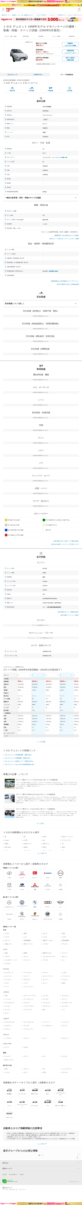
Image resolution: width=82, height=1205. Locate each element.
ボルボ (26, 1047)
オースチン (65, 1006)
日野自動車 (65, 940)
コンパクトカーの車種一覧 (59, 157)
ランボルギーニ (48, 1025)
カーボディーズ (67, 1002)
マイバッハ (27, 960)
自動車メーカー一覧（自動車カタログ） (23, 15)
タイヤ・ (56, 36)
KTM (44, 1072)
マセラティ (8, 1025)
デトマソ (65, 1025)
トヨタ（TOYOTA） (41, 15)
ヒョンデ (7, 1056)
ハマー (7, 986)
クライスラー (28, 972)
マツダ (7, 937)
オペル (26, 956)
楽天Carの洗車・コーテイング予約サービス (65, 544)
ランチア (26, 1025)
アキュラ (65, 944)
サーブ (7, 1047)
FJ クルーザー (66, 840)
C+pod (7, 840)
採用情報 (22, 1174)
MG (44, 1009)
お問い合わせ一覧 (13, 1189)
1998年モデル (62, 15)
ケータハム (46, 1002)
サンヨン (65, 1056)
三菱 (63, 933)
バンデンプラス (29, 1006)
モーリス (7, 1009)
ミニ (63, 960)
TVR (6, 995)
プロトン (26, 1069)
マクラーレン (47, 1006)
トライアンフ (28, 1009)
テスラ (7, 983)
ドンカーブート (67, 1069)
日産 (25, 933)
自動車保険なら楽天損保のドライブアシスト (65, 281)
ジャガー (45, 995)
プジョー (26, 1038)
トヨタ (7, 933)
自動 (72, 36)
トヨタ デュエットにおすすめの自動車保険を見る (18, 764)
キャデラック (9, 972)
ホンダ (45, 933)
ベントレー (8, 999)
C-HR (25, 840)
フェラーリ (65, 1022)
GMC (63, 983)
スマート (65, 953)
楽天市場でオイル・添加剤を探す (68, 612)
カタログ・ (10, 36)
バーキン (7, 1072)
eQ (44, 840)
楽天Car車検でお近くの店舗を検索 (68, 284)
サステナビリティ (22, 1189)
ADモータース (9, 1060)
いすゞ (26, 937)
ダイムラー (65, 995)
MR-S (44, 847)
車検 (41, 36)
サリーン (45, 979)
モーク (7, 1013)
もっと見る (40, 741)
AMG (6, 953)
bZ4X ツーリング (67, 836)
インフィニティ (29, 986)
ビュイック (8, 976)
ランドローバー (29, 999)
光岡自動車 (27, 940)
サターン (45, 972)
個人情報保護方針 (13, 1174)
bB (24, 836)
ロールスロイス (9, 1002)
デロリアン (27, 979)
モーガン (7, 1006)
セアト (26, 1072)
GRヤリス (46, 843)
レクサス (45, 944)
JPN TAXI (8, 847)
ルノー (45, 1038)
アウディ (7, 956)
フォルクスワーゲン (49, 956)
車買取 (26, 36)
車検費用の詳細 (53, 271)
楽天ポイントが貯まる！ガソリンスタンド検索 (64, 238)
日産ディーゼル (48, 940)
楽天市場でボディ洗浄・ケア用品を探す (66, 541)
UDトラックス (28, 944)
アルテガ (7, 963)
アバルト (7, 1029)
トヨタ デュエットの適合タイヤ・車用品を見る (18, 761)
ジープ (26, 983)
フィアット (46, 1022)
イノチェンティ (29, 1029)
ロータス (45, 999)
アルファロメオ (9, 1022)
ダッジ (45, 983)
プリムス (65, 979)
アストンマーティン (30, 995)
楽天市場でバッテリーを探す (70, 615)
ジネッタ (26, 1002)
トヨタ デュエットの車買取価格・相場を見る (17, 755)
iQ (62, 843)
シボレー (65, 972)
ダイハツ (7, 940)
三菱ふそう (8, 944)
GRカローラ (27, 843)
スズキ (64, 937)
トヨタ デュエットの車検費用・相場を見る (16, 758)
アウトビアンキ (29, 1022)
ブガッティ (65, 1038)
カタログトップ (12, 74)
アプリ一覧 (4, 1189)
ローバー (65, 999)
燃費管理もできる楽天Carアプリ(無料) (66, 235)
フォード (26, 976)
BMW (25, 953)
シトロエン (8, 1038)
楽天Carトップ (6, 15)
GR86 (6, 843)
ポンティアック (48, 976)
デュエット (52, 15)
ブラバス (45, 960)
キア (44, 1056)
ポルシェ (65, 956)
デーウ (26, 1056)
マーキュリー (66, 976)
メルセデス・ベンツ (11, 960)
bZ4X (44, 836)
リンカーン (8, 979)
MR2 (63, 847)
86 (5, 836)
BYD (6, 1069)
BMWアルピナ (47, 953)
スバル (45, 937)
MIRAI (26, 847)
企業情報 (4, 1174)
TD (44, 1069)
